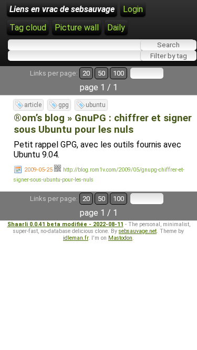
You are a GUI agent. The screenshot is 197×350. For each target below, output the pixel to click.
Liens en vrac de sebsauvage (62, 9)
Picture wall (77, 28)
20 (86, 73)
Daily (116, 28)
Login (133, 9)
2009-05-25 (38, 169)
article (33, 105)
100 (118, 73)
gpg (63, 105)
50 (101, 73)
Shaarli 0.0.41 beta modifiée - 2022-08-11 (65, 224)
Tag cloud (27, 28)
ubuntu (96, 105)
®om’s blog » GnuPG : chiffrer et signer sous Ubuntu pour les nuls (103, 123)
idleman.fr (75, 238)
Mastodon (120, 238)
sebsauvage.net (138, 231)
